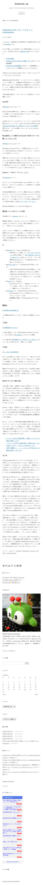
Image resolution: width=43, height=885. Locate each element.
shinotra (6, 143)
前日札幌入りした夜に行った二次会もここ (25, 339)
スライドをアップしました (27, 201)
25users (19, 839)
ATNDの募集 (10, 58)
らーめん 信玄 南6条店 (11, 352)
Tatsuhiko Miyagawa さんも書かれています (16, 126)
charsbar (10, 291)
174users (19, 804)
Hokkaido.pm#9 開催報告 (14, 66)
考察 (11, 577)
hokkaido (19, 551)
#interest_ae (21, 3)
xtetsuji (8, 44)
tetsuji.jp (10, 580)
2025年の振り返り (7, 731)
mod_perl (32, 551)
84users (19, 809)
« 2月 (4, 694)
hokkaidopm (25, 551)
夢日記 (16, 577)
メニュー (21, 13)
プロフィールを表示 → (9, 650)
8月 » (36, 694)
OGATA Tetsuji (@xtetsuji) (11, 634)
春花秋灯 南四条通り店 (11, 310)
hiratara (9, 250)
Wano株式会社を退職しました (12, 836)
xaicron (16, 216)
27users (19, 821)
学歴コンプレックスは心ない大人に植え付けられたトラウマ (20, 767)
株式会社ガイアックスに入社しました (12, 824)
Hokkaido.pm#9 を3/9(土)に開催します (18, 61)
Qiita (3, 577)
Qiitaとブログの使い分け (10, 841)
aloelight (6, 107)
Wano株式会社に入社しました (12, 812)
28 (25, 689)
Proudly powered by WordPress (11, 881)
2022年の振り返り (7, 738)
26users (19, 827)
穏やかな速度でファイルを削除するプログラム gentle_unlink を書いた (12, 830)
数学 (7, 577)
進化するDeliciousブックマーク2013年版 (12, 854)
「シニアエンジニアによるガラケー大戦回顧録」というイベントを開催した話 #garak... (12, 807)
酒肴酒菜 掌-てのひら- (11, 327)
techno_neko (11, 264)
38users (19, 815)
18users (19, 851)
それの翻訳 (34, 126)
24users (19, 845)
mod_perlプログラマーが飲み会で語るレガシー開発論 (12, 848)
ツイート (5, 786)
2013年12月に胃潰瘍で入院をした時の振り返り (16, 765)
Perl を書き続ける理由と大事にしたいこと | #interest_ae (12, 801)
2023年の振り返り (7, 736)
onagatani (18, 335)
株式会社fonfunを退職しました (12, 818)
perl (11, 551)
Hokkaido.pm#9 (25, 51)
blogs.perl (21, 577)
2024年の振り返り (7, 734)
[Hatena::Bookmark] (12, 862)
